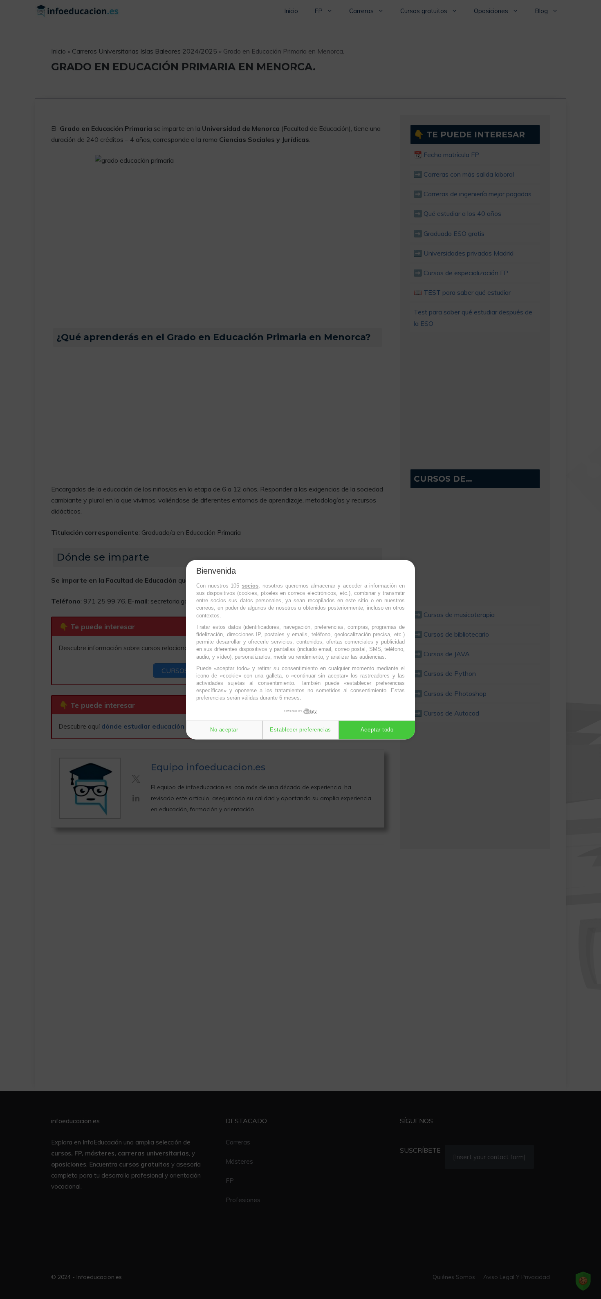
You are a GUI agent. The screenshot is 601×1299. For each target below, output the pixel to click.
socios (250, 586)
